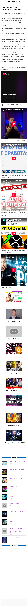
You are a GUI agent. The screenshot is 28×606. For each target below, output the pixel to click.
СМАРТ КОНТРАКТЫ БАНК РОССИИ (17, 461)
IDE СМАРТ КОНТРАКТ (14, 537)
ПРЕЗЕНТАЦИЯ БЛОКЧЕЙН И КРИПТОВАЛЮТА (16, 512)
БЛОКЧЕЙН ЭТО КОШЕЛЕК (15, 503)
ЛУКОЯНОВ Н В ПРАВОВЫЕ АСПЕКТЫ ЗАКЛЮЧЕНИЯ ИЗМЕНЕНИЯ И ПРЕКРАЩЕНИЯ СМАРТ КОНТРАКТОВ (16, 530)
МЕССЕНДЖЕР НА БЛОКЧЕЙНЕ (16, 469)
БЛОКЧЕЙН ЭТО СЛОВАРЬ (15, 486)
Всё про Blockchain (14, 1)
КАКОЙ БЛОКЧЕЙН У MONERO (16, 478)
